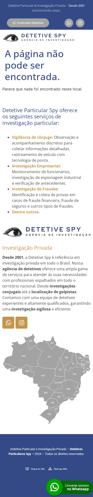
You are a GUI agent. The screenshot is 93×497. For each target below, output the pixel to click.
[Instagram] (80, 23)
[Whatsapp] (69, 23)
